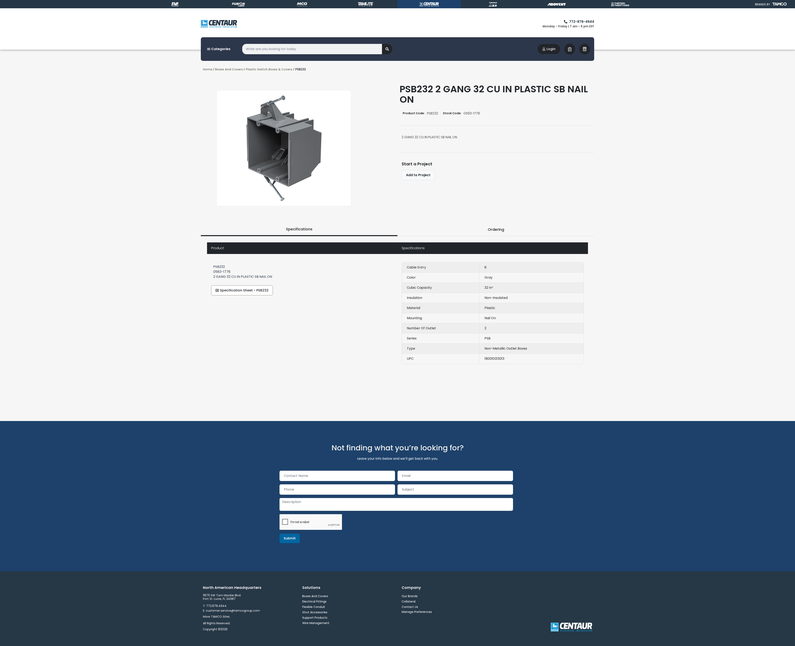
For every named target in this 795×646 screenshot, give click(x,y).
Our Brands (410, 596)
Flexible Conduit (313, 607)
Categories (220, 49)
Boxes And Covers (229, 69)
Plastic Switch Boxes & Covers (269, 69)
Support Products (314, 618)
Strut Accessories (314, 612)
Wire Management (315, 623)
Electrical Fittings (314, 601)
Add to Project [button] (418, 175)
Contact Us (410, 607)
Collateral (409, 601)
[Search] (387, 49)
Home (207, 69)
